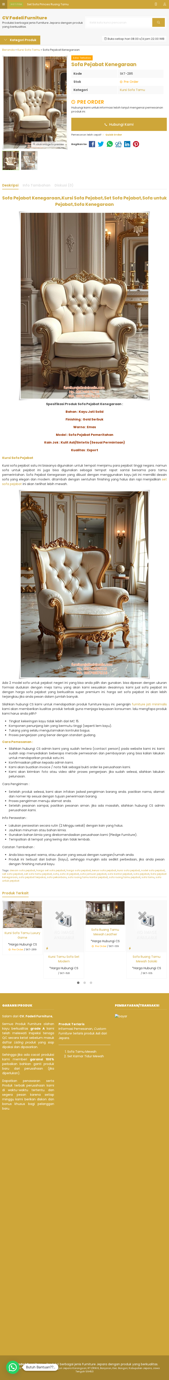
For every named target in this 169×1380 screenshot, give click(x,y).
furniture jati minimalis (149, 704)
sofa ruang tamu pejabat (124, 877)
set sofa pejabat (12, 874)
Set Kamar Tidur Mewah (85, 1056)
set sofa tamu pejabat (38, 874)
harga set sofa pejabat (50, 870)
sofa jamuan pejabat (93, 874)
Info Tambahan (36, 185)
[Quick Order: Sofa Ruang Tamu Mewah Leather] (88, 921)
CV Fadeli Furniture (24, 18)
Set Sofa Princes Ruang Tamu (48, 4)
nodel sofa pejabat (153, 870)
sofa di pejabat (69, 874)
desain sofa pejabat (22, 870)
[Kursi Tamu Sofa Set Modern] (64, 926)
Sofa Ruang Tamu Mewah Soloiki (146, 958)
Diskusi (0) (64, 185)
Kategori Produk (22, 40)
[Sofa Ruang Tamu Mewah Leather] (105, 913)
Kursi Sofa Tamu (132, 90)
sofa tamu (147, 877)
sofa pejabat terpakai (32, 877)
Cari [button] (158, 26)
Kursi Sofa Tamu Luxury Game (22, 935)
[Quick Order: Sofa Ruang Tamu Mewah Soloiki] (130, 948)
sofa (56, 874)
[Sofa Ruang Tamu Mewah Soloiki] (147, 926)
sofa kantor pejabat (120, 874)
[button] (12, 1367)
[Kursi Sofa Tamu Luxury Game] (22, 914)
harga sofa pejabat (78, 870)
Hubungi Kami (121, 124)
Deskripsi (10, 185)
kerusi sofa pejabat (104, 870)
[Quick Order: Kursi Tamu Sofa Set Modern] (47, 948)
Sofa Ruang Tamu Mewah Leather (105, 931)
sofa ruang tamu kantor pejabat (88, 877)
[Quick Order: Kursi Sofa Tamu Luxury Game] (6, 924)
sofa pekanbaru (57, 877)
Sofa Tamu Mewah (81, 1051)
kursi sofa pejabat (128, 870)
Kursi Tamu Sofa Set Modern (63, 958)
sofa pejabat (141, 874)
